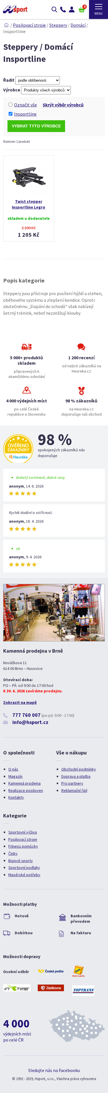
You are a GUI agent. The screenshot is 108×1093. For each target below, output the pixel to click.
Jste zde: (6, 25)
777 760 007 (26, 715)
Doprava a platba (75, 776)
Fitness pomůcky (23, 846)
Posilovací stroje (29, 25)
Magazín (15, 776)
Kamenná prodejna (24, 783)
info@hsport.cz (30, 722)
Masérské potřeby (24, 874)
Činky (13, 853)
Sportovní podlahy (24, 867)
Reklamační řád (74, 790)
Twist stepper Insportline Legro (28, 204)
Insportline (25, 114)
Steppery (58, 25)
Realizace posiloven (25, 790)
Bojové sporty (20, 860)
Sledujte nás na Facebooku (54, 1070)
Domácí (78, 25)
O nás (13, 769)
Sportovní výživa (22, 832)
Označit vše (25, 105)
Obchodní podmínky (78, 769)
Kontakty (16, 797)
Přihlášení (71, 9)
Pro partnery (72, 783)
